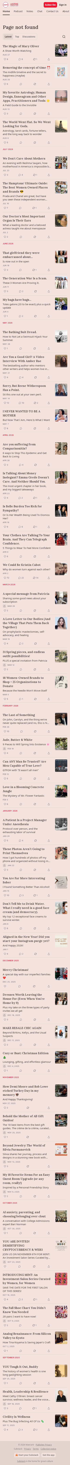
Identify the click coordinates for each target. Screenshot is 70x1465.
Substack (21, 1461)
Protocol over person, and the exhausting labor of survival (20, 830)
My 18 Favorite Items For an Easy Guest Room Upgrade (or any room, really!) (26, 1179)
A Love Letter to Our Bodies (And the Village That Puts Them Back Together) (26, 623)
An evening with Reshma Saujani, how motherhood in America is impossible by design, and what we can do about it (26, 164)
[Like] (5, 986)
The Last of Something (19, 715)
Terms (36, 1448)
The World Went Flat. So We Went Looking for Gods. (27, 124)
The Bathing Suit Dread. (20, 332)
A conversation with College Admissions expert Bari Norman (26, 1222)
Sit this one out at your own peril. (22, 394)
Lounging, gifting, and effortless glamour (27, 1061)
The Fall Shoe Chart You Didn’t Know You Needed (24, 1310)
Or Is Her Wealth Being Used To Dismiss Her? (26, 516)
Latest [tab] (8, 36)
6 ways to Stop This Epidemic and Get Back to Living (25, 454)
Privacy (27, 1448)
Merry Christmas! (15, 970)
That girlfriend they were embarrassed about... (21, 255)
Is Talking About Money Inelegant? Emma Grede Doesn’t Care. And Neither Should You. (26, 477)
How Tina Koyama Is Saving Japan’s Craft (26, 1342)
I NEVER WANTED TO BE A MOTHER (21, 413)
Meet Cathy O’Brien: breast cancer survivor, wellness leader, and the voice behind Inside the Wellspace (25, 1397)
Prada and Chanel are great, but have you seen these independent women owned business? (24, 197)
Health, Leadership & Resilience (25, 1391)
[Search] (63, 36)
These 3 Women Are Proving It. (21, 282)
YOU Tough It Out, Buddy (20, 1367)
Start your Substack (28, 1455)
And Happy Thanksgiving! (18, 1099)
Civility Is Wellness (16, 1417)
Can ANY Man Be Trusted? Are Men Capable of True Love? (24, 764)
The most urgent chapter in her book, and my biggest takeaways (24, 487)
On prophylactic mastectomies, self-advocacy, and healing (24, 633)
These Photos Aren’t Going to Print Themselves (24, 851)
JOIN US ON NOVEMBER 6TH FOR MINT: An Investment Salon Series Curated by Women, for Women (26, 1255)
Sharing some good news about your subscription (24, 600)
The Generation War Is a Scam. (25, 278)
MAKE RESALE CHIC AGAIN (22, 1028)
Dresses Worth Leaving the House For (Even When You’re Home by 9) (24, 999)
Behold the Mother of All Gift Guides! (23, 1118)
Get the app (49, 1455)
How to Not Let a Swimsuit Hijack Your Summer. (25, 338)
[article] (35, 52)
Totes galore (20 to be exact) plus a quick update (26, 305)
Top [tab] (17, 36)
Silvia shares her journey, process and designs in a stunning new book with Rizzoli (25, 1155)
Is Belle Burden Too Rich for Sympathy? (22, 508)
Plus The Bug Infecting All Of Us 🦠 (23, 1421)
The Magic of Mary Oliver (21, 46)
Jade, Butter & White (17, 740)
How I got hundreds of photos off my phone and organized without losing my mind (26, 859)
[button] (6, 11)
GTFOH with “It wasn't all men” (21, 770)
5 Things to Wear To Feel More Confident (26, 548)
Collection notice (48, 1448)
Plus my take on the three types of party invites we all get (26, 1009)
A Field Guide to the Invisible (19, 105)
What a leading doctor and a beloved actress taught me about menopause (24, 226)
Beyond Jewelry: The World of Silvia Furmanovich (24, 1147)
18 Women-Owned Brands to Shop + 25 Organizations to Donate (23, 682)
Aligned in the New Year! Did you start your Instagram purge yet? (26, 939)
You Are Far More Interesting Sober (24, 880)
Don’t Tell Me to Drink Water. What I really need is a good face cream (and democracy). (26, 908)
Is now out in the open (16, 261)
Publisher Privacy (44, 1444)
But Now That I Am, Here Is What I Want (26, 420)
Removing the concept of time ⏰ (26, 67)
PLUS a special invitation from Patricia (25, 660)
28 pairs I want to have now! (19, 1316)
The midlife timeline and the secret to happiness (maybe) (24, 73)
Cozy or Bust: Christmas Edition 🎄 (26, 1055)
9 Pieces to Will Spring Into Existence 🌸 (26, 744)
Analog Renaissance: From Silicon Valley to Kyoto (27, 1336)
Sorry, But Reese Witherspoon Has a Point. (24, 388)
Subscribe (50, 4)
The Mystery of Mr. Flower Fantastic (23, 795)
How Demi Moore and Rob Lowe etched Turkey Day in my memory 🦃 (25, 1091)
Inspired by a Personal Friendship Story (26, 1187)
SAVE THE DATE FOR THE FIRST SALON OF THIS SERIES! (25, 1289)
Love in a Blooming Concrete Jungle (23, 789)
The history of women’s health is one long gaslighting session (24, 1372)
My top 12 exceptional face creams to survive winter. (25, 918)
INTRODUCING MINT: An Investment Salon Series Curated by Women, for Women (26, 1279)
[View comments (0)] (21, 84)
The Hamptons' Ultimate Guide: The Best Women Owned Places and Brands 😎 (25, 187)
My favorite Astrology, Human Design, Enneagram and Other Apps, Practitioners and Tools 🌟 (26, 97)
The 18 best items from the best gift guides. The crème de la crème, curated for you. (26, 1126)
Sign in (63, 4)
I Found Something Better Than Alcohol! (26, 887)
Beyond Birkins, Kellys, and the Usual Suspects (24, 1034)
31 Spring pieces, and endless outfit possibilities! (24, 654)
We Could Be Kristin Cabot (22, 565)
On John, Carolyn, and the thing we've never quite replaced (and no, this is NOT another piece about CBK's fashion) (26, 721)
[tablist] (20, 36)
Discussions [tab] (28, 36)
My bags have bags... (17, 300)
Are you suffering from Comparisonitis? (19, 446)
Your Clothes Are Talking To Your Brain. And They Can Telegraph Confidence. (26, 539)
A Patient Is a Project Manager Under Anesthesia (25, 822)
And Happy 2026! (13, 945)
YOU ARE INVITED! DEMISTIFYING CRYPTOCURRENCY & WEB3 (23, 1246)
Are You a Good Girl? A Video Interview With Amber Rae (23, 359)
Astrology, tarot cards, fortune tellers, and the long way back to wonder (24, 132)
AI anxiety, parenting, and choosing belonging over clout (24, 1214)
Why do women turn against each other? (26, 569)
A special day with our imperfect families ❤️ (26, 976)
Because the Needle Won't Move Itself (25, 690)
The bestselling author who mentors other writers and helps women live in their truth (25, 367)
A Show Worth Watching (17, 50)
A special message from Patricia (26, 594)
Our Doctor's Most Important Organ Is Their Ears (24, 218)
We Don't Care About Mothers (24, 158)
